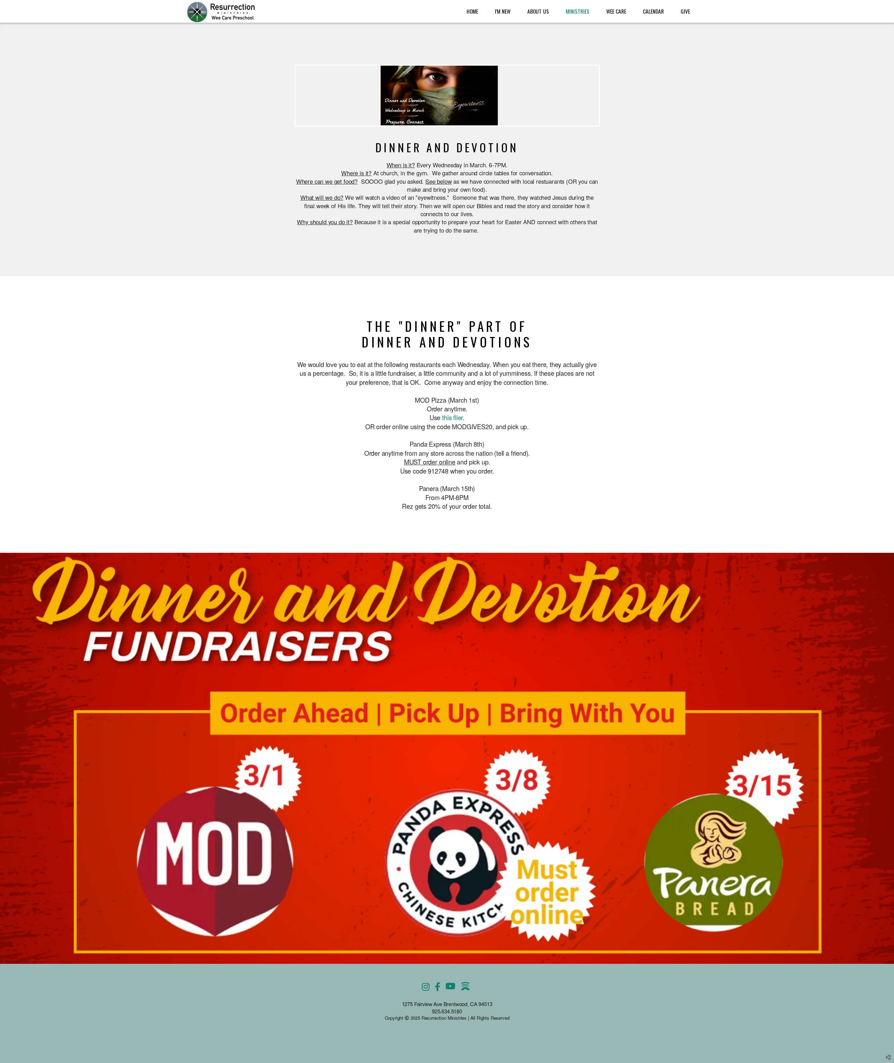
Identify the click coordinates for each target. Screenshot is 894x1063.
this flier (452, 417)
